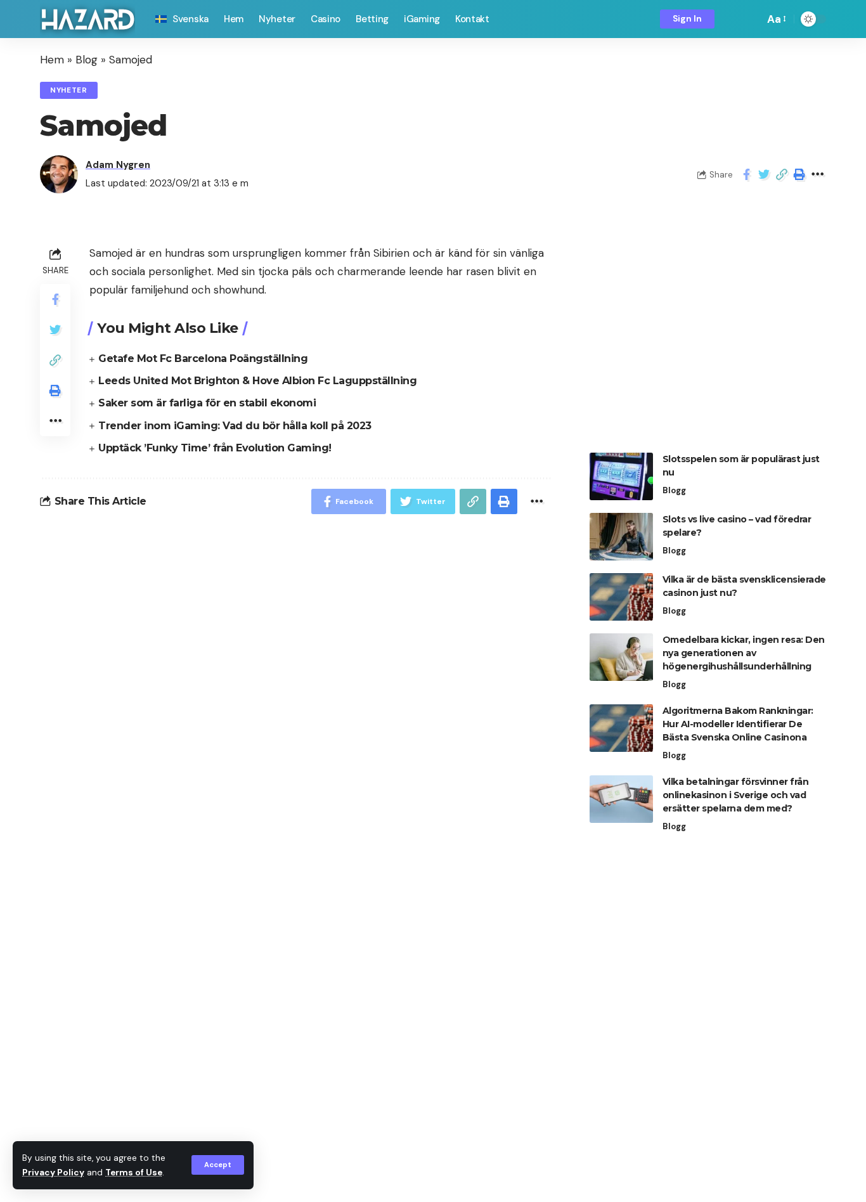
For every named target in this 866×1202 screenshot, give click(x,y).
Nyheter (68, 90)
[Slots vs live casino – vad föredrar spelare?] (621, 536)
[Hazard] (87, 19)
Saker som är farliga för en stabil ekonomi (207, 403)
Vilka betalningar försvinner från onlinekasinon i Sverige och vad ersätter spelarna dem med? (735, 795)
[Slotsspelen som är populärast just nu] (621, 476)
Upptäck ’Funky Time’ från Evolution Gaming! (215, 448)
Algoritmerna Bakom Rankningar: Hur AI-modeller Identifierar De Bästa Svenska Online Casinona (737, 724)
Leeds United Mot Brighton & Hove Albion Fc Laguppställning (257, 381)
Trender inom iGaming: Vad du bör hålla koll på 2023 (235, 426)
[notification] (733, 19)
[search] (751, 19)
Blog (86, 60)
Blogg (674, 490)
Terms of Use (133, 1172)
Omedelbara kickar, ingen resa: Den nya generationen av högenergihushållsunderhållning (743, 653)
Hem (52, 60)
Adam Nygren (118, 164)
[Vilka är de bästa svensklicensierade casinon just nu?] (621, 597)
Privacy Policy (53, 1172)
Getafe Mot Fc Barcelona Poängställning (202, 358)
